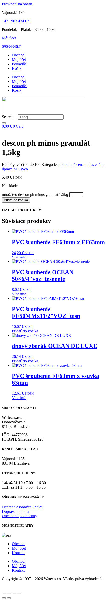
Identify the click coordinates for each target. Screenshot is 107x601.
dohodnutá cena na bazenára (81, 164)
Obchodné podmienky (19, 516)
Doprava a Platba (15, 511)
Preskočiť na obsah (17, 4)
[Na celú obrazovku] (9, 593)
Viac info (19, 257)
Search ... (9, 117)
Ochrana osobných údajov (22, 507)
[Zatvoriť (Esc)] (19, 593)
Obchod (18, 55)
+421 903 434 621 (16, 21)
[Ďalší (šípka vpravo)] (9, 598)
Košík (16, 68)
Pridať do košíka (16, 200)
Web (24, 169)
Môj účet (9, 38)
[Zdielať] (14, 593)
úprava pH (10, 169)
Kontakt (18, 553)
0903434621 (12, 46)
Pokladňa (19, 64)
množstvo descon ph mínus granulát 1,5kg (35, 194)
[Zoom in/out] (4, 593)
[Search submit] (4, 123)
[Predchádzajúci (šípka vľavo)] (4, 598)
